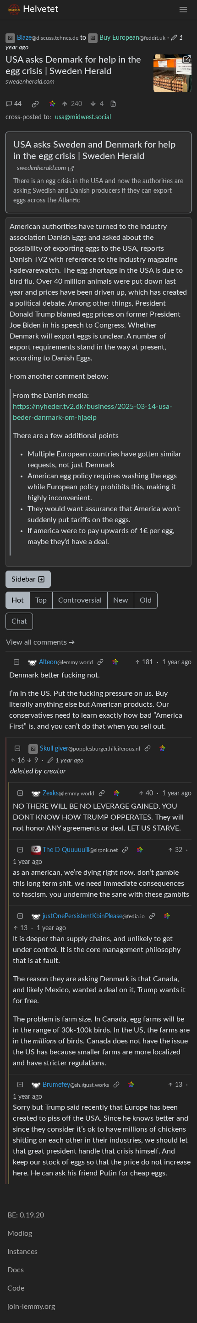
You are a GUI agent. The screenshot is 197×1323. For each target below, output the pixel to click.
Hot (17, 600)
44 (18, 104)
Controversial (80, 600)
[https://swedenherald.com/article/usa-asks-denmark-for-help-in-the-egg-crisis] (172, 73)
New (120, 600)
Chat (19, 621)
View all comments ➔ (40, 642)
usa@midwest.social (83, 117)
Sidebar (23, 579)
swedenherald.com (30, 82)
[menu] (183, 9)
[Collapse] (16, 663)
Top (41, 600)
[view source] (113, 104)
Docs (15, 1270)
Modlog (19, 1233)
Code (15, 1288)
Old (146, 600)
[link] (35, 104)
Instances (22, 1251)
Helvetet (40, 9)
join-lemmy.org (31, 1306)
